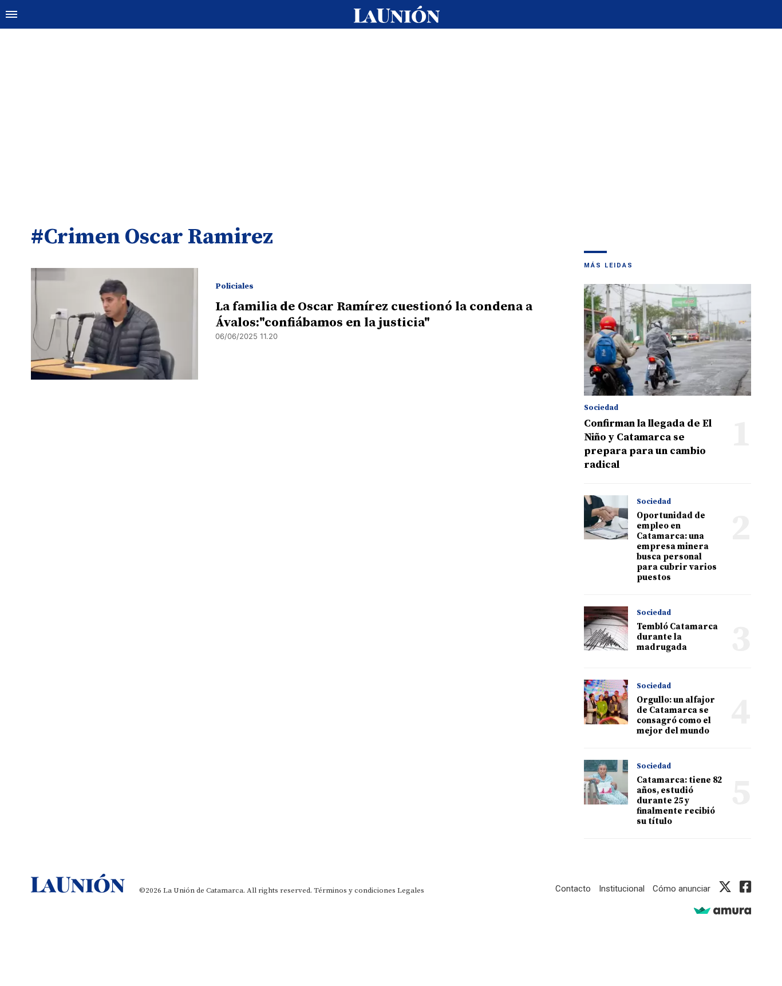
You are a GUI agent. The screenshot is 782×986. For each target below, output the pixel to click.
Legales (410, 890)
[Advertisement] (391, 114)
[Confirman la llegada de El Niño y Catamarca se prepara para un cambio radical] (667, 340)
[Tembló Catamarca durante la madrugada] (606, 628)
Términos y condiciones (355, 890)
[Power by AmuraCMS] (722, 910)
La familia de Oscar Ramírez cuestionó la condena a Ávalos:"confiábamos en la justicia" (373, 314)
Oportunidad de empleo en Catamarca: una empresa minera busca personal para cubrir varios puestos (677, 546)
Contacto (573, 889)
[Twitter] (725, 889)
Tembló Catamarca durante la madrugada (677, 637)
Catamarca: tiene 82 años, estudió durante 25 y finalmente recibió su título (679, 801)
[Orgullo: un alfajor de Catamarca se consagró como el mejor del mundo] (606, 702)
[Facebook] (745, 889)
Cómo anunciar (681, 889)
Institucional (622, 889)
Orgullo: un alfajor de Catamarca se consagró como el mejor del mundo (676, 715)
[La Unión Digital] (397, 14)
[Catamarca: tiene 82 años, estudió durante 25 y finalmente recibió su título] (606, 782)
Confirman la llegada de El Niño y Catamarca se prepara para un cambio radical (648, 444)
